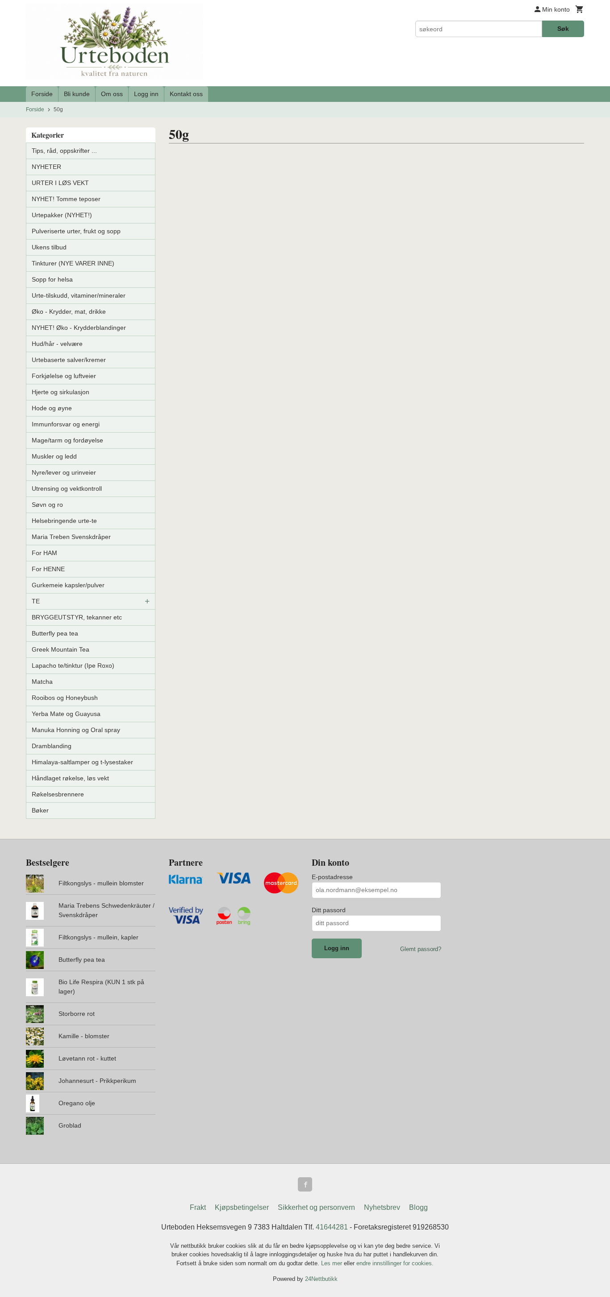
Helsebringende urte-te (64, 520)
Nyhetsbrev (382, 1207)
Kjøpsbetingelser (242, 1207)
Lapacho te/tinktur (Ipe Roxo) (73, 665)
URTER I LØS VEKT (60, 182)
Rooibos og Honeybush (65, 697)
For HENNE (48, 569)
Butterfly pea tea (55, 633)
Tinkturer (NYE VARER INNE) (73, 263)
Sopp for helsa (52, 279)
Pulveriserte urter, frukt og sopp (76, 231)
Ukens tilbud (49, 247)
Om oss (112, 93)
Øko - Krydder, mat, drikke (69, 311)
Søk (563, 28)
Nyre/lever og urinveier (64, 472)
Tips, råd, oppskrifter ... (64, 150)
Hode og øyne (52, 408)
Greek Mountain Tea (60, 649)
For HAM (44, 552)
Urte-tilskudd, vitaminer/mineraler (78, 295)
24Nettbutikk (321, 1279)
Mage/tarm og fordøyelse (67, 440)
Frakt (198, 1207)
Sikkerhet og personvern (316, 1207)
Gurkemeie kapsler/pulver (68, 585)
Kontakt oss (186, 93)
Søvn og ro (47, 504)
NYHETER (46, 166)
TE (36, 601)
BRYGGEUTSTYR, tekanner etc (77, 617)
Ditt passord (329, 910)
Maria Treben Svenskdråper (71, 536)
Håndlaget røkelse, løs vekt (70, 778)
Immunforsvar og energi (66, 424)
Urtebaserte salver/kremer (69, 359)
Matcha (42, 681)
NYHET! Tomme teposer (66, 198)
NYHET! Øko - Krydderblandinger (79, 327)
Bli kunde (77, 93)
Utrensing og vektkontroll (67, 488)
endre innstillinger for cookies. (395, 1263)
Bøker (40, 810)
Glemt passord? (420, 949)
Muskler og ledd (54, 456)
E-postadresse (332, 876)
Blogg (418, 1207)
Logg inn (146, 93)
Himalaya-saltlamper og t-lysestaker (82, 762)
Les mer (332, 1263)
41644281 (332, 1227)
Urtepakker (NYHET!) (62, 215)
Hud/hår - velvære (57, 343)
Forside (42, 93)
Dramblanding (51, 746)
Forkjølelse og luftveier (64, 375)
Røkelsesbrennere (58, 794)
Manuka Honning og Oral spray (76, 729)
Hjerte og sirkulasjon (60, 392)
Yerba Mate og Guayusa (66, 713)
